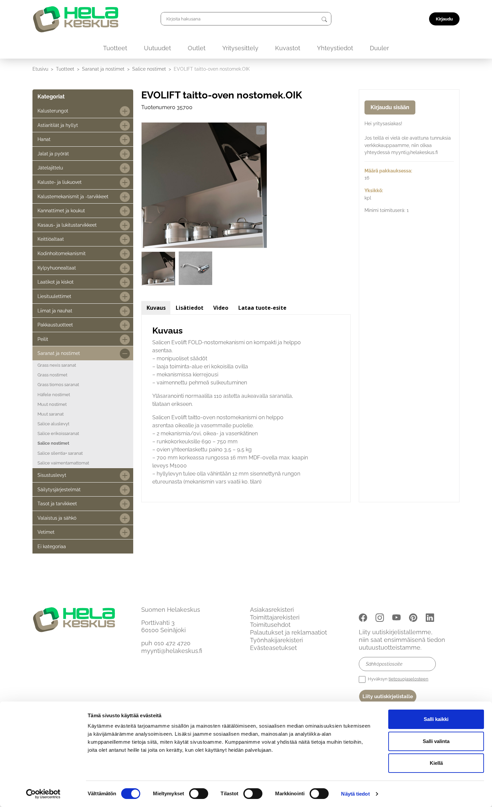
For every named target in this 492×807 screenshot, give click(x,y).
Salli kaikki (436, 719)
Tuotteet (115, 48)
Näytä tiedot (355, 794)
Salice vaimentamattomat (63, 462)
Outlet (197, 48)
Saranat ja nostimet (103, 69)
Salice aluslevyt (53, 423)
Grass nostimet (52, 374)
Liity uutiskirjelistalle (387, 696)
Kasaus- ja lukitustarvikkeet (67, 225)
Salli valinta (436, 741)
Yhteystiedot (335, 48)
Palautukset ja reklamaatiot (288, 632)
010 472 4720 (172, 643)
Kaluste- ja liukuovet (59, 182)
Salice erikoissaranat (58, 433)
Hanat (44, 139)
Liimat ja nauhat (54, 310)
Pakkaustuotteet (55, 324)
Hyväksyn (397, 678)
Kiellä (436, 763)
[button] (260, 130)
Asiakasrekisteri (272, 609)
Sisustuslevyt (51, 475)
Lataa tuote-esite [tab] (262, 307)
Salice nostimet (149, 69)
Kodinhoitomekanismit (61, 253)
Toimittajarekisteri (275, 617)
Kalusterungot (52, 111)
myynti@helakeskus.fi (171, 650)
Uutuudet (157, 48)
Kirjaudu (444, 18)
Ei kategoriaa (51, 546)
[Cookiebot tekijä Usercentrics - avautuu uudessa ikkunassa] (43, 794)
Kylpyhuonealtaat (56, 268)
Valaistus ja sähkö (56, 518)
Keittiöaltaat (50, 239)
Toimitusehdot (270, 624)
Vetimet (46, 532)
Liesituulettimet (54, 296)
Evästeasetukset (273, 647)
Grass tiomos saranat (58, 384)
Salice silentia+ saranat (60, 453)
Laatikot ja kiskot (55, 282)
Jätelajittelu (50, 167)
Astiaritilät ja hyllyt (57, 125)
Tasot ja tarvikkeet (57, 503)
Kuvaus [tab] (156, 307)
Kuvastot (287, 48)
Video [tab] (220, 307)
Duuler (379, 48)
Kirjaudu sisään (390, 107)
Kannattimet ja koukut (61, 210)
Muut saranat (50, 414)
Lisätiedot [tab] (189, 307)
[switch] (198, 793)
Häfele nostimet (53, 394)
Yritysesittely (240, 48)
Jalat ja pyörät (53, 153)
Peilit (42, 339)
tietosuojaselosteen (408, 678)
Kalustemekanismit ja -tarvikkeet (72, 196)
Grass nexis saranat (56, 365)
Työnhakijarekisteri (276, 640)
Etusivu (40, 69)
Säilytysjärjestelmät (59, 489)
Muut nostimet (52, 404)
